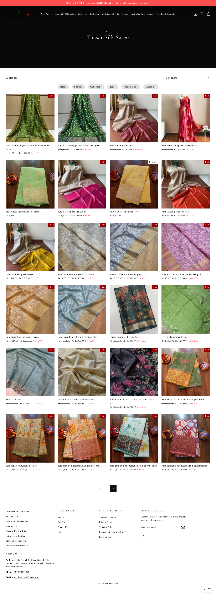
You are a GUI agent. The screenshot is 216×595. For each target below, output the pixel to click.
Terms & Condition (107, 517)
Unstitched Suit (138, 14)
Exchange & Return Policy (111, 532)
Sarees (125, 14)
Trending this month (165, 14)
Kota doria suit (12, 516)
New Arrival (46, 14)
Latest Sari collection (15, 536)
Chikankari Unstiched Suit (17, 546)
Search (61, 517)
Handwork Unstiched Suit (17, 521)
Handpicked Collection (65, 14)
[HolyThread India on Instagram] (142, 536)
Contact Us (62, 527)
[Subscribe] (183, 527)
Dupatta (150, 14)
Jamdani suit (11, 526)
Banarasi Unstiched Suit (16, 531)
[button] (63, 86)
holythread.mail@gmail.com (26, 577)
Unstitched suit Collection (17, 512)
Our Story (62, 522)
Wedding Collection (111, 14)
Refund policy (105, 537)
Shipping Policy (106, 527)
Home (107, 31)
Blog (60, 532)
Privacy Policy (105, 522)
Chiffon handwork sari (16, 541)
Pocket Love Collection (88, 14)
